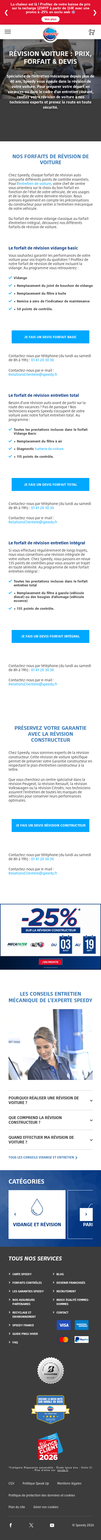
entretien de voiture (34, 183)
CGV (11, 1483)
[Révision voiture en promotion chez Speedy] (50, 937)
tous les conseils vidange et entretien (42, 1157)
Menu (7, 28)
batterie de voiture (49, 449)
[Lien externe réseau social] (11, 1525)
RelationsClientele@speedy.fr (33, 374)
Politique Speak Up (36, 1483)
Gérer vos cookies (46, 1507)
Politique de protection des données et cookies (42, 1495)
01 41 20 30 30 (42, 360)
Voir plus (50, 19)
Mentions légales (69, 1483)
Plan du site (17, 1507)
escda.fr (62, 1470)
